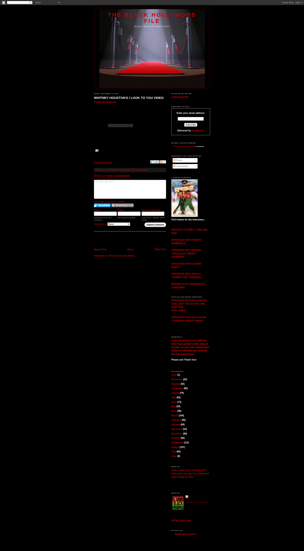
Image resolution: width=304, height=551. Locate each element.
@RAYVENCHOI (180, 97)
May (173, 406)
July (173, 397)
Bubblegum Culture (185, 534)
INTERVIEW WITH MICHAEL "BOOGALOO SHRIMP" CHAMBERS (186, 253)
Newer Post (100, 249)
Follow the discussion (163, 161)
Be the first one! (140, 170)
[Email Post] (96, 150)
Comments (181, 166)
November (176, 379)
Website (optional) (151, 210)
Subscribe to (100, 224)
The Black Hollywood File (152, 18)
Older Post (160, 249)
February (176, 420)
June (174, 374)
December (176, 429)
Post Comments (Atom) (122, 255)
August (175, 393)
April (174, 411)
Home (130, 249)
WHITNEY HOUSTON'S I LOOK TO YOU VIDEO (129, 98)
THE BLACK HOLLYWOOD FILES (184, 146)
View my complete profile (197, 502)
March (174, 415)
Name (97, 210)
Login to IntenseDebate (102, 205)
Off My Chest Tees (181, 520)
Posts (178, 160)
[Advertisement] (114, 240)
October (175, 384)
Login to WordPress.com (122, 205)
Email (121, 210)
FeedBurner (198, 130)
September (177, 388)
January (175, 424)
